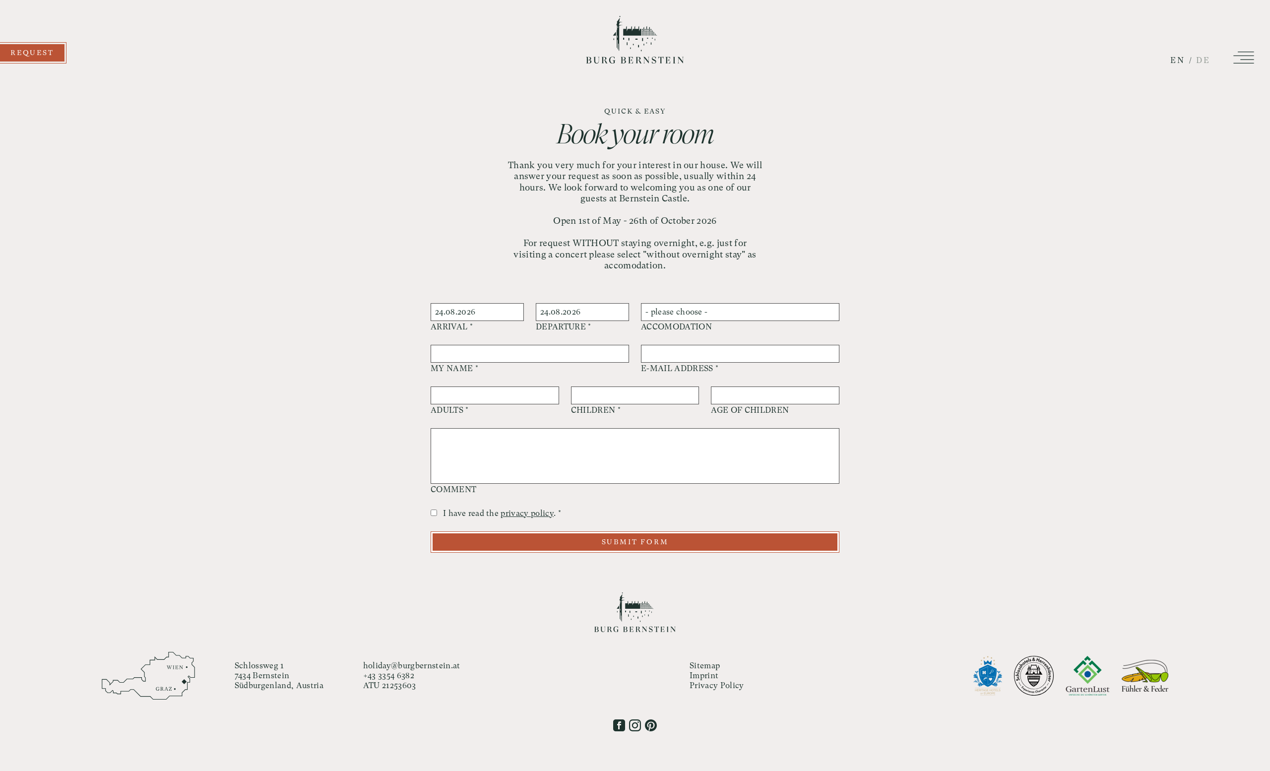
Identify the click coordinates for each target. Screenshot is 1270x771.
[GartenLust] (1088, 676)
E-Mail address (679, 368)
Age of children (750, 410)
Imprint (704, 675)
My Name (454, 368)
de (1203, 60)
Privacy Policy (717, 685)
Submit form (635, 542)
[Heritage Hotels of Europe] (987, 676)
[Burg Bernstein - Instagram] (635, 725)
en (1177, 60)
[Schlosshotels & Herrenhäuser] (1034, 676)
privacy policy (527, 513)
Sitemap (705, 665)
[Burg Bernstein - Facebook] (619, 725)
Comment (453, 489)
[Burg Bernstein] (635, 60)
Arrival (452, 326)
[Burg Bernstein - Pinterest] (651, 725)
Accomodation (676, 326)
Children (596, 410)
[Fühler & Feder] (1145, 676)
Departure (563, 326)
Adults (450, 410)
